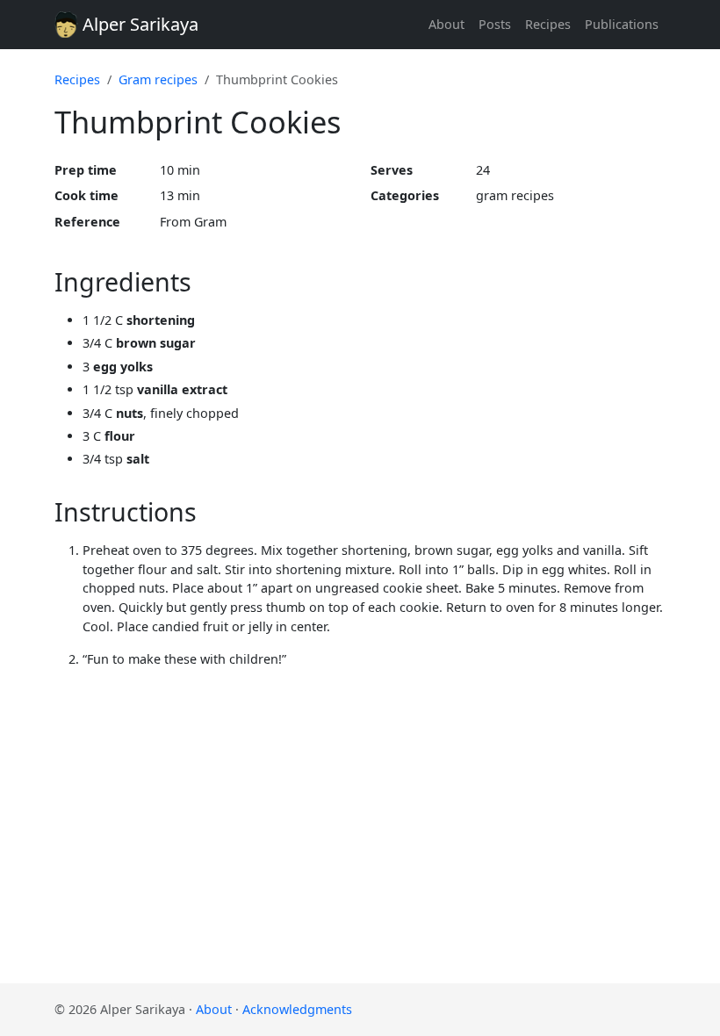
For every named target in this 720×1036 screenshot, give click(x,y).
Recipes (548, 24)
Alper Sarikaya (138, 24)
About (446, 24)
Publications (622, 24)
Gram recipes (158, 79)
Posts (495, 24)
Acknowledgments (297, 1009)
